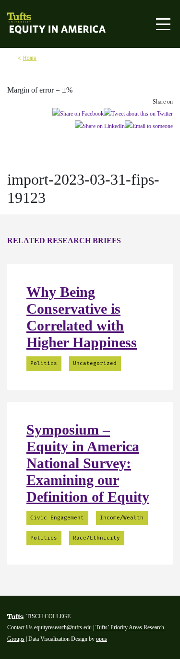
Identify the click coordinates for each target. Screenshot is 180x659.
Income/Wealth (122, 518)
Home (29, 58)
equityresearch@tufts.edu (63, 627)
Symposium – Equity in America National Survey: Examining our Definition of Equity (87, 463)
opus (101, 638)
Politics (43, 363)
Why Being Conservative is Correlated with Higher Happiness (81, 317)
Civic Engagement (57, 518)
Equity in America (37, 30)
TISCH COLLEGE (48, 616)
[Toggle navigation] (163, 24)
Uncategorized (95, 363)
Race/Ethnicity (96, 538)
